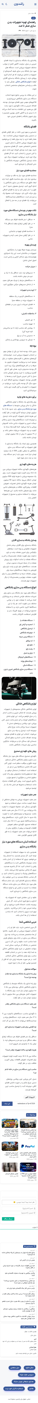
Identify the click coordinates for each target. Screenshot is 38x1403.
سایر (29, 13)
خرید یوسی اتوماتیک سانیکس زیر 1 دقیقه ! (11, 1154)
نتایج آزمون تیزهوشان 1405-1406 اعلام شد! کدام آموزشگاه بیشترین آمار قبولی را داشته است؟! (10, 1133)
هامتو (31, 1388)
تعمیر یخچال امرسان (11, 1174)
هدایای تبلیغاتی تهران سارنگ (23, 1381)
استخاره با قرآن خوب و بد (14, 1388)
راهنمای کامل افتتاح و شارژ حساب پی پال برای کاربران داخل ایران (28, 1155)
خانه (33, 13)
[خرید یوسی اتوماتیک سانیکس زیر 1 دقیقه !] (10, 1146)
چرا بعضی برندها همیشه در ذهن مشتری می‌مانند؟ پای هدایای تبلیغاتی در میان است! (28, 1133)
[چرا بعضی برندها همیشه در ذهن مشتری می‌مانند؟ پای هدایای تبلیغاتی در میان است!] (28, 1123)
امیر (35, 1339)
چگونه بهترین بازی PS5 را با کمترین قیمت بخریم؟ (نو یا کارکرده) (28, 1176)
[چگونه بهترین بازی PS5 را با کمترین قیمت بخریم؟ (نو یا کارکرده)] (28, 1167)
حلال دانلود (29, 1368)
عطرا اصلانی (32, 1347)
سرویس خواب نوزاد (26, 1375)
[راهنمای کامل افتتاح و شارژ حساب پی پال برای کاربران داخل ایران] (28, 1146)
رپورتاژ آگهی (29, 1097)
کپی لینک (7, 1104)
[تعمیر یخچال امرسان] (10, 1167)
